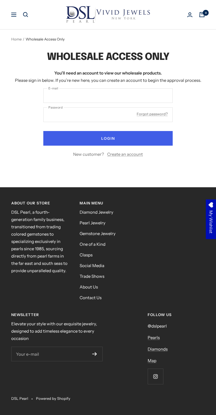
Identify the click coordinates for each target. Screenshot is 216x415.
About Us (89, 287)
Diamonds (158, 349)
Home (16, 39)
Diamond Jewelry (96, 212)
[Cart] (202, 14)
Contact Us (91, 297)
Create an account (125, 154)
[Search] (25, 14)
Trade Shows (92, 276)
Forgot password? (152, 114)
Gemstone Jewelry (98, 233)
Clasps (86, 255)
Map (152, 360)
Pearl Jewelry (92, 222)
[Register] (94, 354)
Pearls (154, 337)
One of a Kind (92, 244)
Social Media (92, 265)
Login (108, 138)
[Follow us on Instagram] (155, 376)
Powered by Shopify (53, 398)
